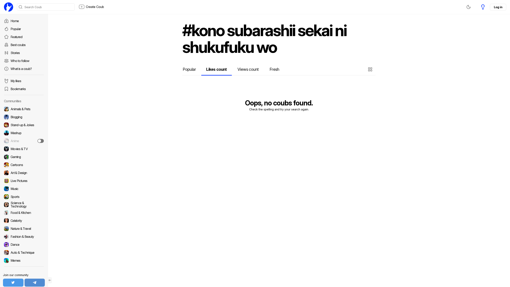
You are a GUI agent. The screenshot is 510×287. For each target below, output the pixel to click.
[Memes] (24, 260)
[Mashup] (24, 133)
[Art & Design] (24, 173)
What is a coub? (21, 69)
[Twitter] (13, 283)
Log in (498, 7)
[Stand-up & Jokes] (24, 125)
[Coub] (8, 7)
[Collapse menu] (50, 280)
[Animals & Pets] (24, 109)
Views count (248, 69)
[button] (371, 69)
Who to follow (20, 61)
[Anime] (24, 141)
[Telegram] (35, 283)
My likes (16, 81)
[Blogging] (24, 117)
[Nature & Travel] (24, 229)
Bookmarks (18, 89)
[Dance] (24, 245)
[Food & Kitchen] (24, 213)
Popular (16, 29)
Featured (16, 37)
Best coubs (18, 45)
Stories (15, 53)
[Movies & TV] (24, 149)
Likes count (216, 69)
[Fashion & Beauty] (24, 237)
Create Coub (95, 7)
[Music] (24, 189)
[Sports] (24, 197)
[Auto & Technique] (24, 253)
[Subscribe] (40, 141)
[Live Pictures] (24, 181)
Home (15, 21)
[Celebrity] (24, 221)
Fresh (274, 69)
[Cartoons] (24, 165)
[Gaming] (24, 157)
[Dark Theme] (468, 7)
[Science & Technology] (24, 205)
